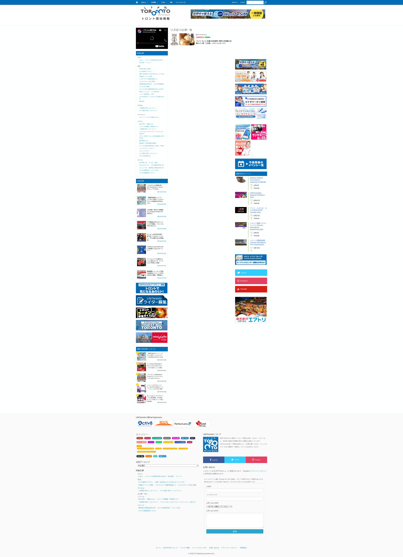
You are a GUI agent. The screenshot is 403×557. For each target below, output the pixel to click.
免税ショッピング (144, 91)
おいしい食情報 (200, 37)
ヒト (155, 456)
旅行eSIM (142, 124)
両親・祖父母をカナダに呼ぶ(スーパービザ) (151, 74)
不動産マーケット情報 (145, 76)
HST (152, 94)
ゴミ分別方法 (155, 91)
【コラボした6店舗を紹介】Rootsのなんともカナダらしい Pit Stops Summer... (155, 376)
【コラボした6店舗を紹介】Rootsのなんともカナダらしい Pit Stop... (155, 187)
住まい (192, 438)
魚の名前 (141, 62)
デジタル (139, 438)
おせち (141, 60)
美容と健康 (176, 438)
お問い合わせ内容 (212, 503)
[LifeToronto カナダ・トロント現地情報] (137, 1)
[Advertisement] (251, 44)
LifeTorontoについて (170, 548)
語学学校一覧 (143, 162)
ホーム (158, 548)
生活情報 (153, 2)
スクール (147, 438)
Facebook (214, 460)
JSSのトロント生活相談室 (183, 448)
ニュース (207, 37)
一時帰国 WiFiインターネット (147, 108)
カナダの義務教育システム (146, 173)
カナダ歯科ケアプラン (145, 71)
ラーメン (148, 62)
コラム (139, 446)
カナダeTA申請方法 (144, 156)
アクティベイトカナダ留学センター (149, 117)
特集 (171, 2)
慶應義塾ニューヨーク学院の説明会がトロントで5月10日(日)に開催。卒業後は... (155, 273)
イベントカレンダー (181, 2)
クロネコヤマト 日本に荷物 (147, 81)
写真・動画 (140, 456)
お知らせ (143, 2)
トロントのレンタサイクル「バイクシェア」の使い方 (177, 502)
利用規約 (208, 474)
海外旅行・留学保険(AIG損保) (147, 143)
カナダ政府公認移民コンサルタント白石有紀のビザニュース (146, 451)
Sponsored (167, 438)
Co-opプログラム (144, 165)
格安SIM (141, 101)
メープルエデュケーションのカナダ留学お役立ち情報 (145, 448)
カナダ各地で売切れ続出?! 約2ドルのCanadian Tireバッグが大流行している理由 (154, 365)
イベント (151, 442)
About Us (234, 2)
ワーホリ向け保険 (144, 86)
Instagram (258, 459)
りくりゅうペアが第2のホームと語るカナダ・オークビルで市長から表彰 (155, 261)
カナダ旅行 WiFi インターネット (148, 110)
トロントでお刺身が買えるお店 (154, 60)
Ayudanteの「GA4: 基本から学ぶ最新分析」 (170, 448)
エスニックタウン (144, 151)
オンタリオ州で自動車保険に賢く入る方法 (151, 89)
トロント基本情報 (144, 94)
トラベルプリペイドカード (146, 148)
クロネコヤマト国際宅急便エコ (148, 79)
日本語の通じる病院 (145, 68)
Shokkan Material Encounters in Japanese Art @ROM (258, 180)
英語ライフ (162, 456)
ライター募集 (185, 548)
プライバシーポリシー (258, 471)
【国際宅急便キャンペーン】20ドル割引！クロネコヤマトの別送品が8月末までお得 (155, 355)
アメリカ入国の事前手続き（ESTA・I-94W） (152, 146)
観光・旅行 (185, 438)
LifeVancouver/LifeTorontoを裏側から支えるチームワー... (155, 248)
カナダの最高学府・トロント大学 (148, 170)
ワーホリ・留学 (153, 162)
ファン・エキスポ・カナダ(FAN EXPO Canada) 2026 (258, 210)
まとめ (189, 442)
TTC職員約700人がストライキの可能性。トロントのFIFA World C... (155, 224)
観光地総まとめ (143, 140)
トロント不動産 (158, 448)
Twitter (237, 459)
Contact (243, 2)
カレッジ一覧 (143, 167)
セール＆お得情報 (180, 442)
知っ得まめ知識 (157, 438)
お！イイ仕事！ (168, 442)
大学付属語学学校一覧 (157, 165)
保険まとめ (150, 124)
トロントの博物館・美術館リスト (148, 126)
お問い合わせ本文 (212, 511)
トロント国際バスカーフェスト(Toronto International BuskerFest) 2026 (258, 226)
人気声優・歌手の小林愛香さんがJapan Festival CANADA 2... (155, 211)
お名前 (208, 486)
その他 (163, 2)
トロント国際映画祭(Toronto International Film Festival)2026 (258, 242)
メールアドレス (211, 494)
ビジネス (148, 456)
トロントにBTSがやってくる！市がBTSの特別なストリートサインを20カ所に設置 (155, 387)
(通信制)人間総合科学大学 (156, 167)
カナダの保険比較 (159, 84)
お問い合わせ (214, 548)
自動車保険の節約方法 (145, 84)
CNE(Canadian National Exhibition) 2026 (257, 195)
